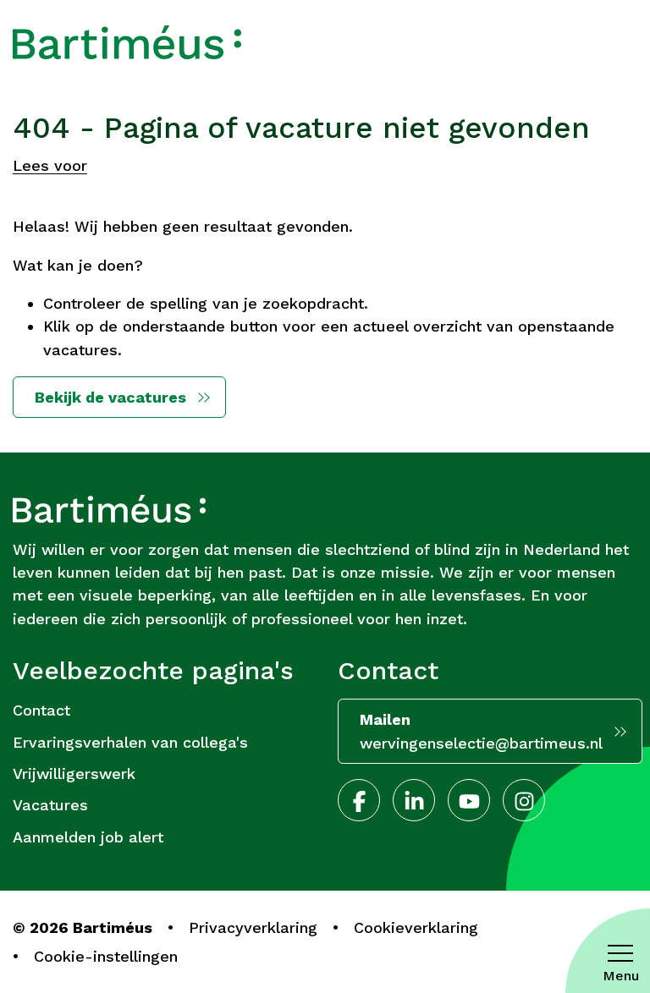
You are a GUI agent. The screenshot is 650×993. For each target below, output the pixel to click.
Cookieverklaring (416, 927)
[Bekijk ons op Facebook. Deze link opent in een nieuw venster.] (359, 800)
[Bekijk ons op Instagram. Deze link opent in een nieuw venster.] (524, 800)
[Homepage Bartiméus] (127, 42)
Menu (621, 976)
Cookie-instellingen (106, 956)
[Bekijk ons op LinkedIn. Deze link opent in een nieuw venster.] (414, 800)
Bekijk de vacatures (110, 397)
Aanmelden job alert (88, 837)
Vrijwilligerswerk (74, 773)
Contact (41, 710)
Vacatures (50, 805)
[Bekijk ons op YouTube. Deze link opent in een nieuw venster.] (469, 800)
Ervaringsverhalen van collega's (130, 742)
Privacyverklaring (253, 927)
